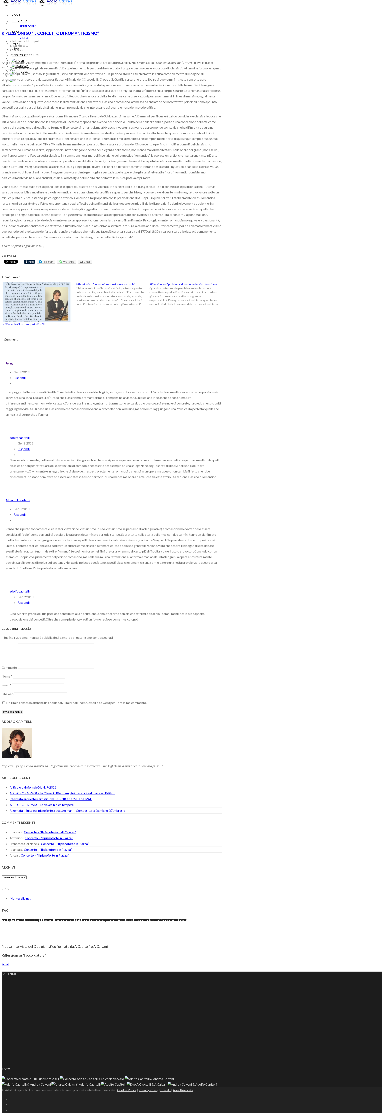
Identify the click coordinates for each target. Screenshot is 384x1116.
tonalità (177, 920)
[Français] (20, 66)
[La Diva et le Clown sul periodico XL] (37, 302)
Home (16, 15)
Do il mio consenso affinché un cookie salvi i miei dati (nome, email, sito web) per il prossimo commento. (76, 703)
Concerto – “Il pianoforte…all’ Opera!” (50, 832)
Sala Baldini (132, 920)
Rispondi (20, 377)
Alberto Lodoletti (18, 500)
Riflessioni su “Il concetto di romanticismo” (50, 33)
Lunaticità (87, 920)
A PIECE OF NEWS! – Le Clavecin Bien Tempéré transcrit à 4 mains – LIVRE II (62, 793)
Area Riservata (183, 1090)
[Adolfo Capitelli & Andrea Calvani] (149, 1079)
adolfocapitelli (20, 437)
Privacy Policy (148, 1090)
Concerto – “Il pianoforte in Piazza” (49, 838)
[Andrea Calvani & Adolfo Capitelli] (147, 1084)
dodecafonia (60, 920)
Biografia (19, 21)
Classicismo (47, 920)
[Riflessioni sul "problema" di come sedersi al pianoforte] (186, 294)
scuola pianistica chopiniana (152, 920)
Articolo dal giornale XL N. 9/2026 (33, 787)
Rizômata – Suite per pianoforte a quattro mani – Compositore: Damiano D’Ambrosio (67, 810)
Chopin (37, 920)
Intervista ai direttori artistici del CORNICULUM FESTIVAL (51, 799)
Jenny (9, 363)
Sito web (8, 694)
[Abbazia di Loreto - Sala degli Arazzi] (26, 1084)
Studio (169, 920)
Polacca (121, 920)
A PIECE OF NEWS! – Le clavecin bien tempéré (42, 805)
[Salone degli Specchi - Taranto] (76, 1084)
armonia (20, 920)
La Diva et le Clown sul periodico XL (23, 324)
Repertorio (28, 26)
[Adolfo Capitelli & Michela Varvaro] (30, 1079)
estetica (70, 920)
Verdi (184, 920)
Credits (165, 1090)
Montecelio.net (20, 898)
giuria (78, 920)
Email (6, 685)
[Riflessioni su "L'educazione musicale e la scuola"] (113, 294)
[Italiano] (19, 81)
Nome (7, 676)
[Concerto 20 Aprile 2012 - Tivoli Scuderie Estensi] (92, 1079)
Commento (9, 667)
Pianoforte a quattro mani (105, 920)
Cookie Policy (126, 1090)
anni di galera (8, 920)
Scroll (5, 964)
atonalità (29, 920)
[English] (19, 60)
